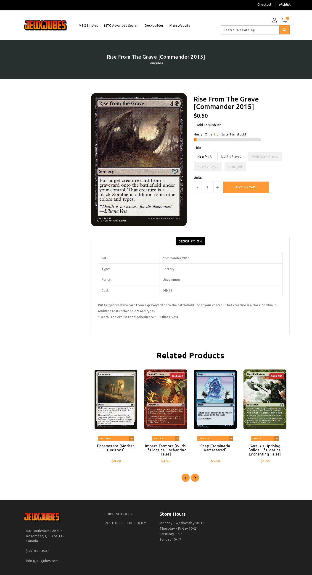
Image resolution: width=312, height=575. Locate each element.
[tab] (190, 241)
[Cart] (285, 20)
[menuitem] (88, 25)
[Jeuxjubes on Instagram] (24, 4)
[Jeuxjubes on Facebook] (16, 4)
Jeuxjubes (156, 63)
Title (197, 148)
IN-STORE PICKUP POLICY (125, 523)
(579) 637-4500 (37, 551)
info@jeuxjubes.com (42, 561)
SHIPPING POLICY (119, 514)
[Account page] (274, 20)
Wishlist (285, 4)
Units (198, 177)
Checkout (264, 4)
